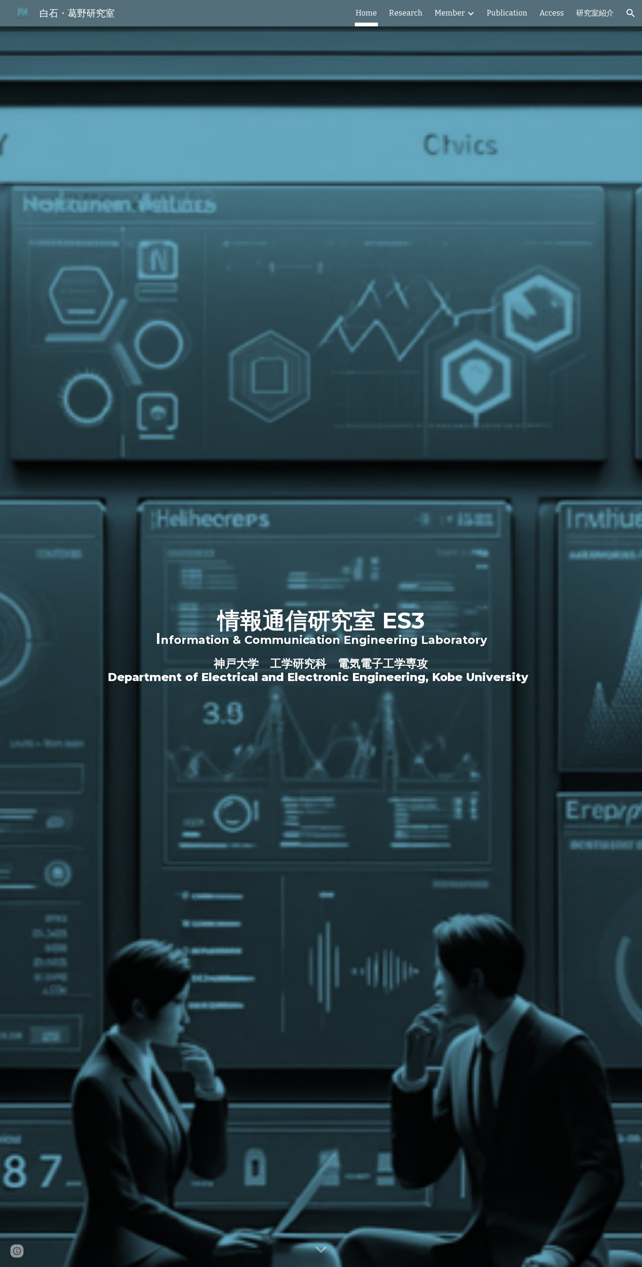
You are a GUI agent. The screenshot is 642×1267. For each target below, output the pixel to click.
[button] (630, 13)
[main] (321, 646)
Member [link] (450, 12)
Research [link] (406, 12)
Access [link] (552, 12)
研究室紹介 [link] (595, 12)
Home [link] (366, 12)
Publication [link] (507, 12)
